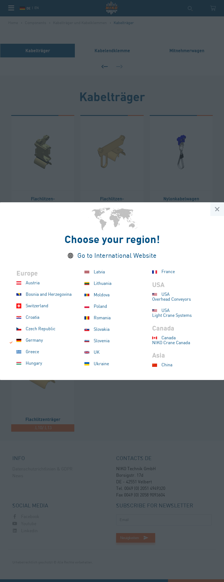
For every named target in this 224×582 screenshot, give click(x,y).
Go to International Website (117, 256)
